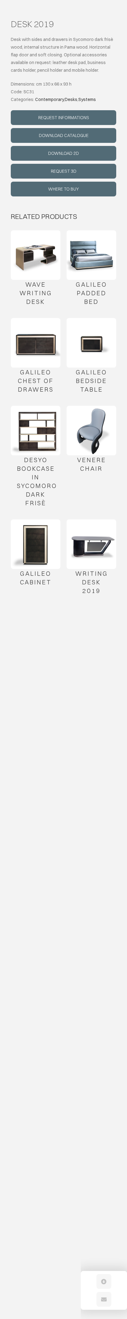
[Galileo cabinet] (35, 544)
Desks (71, 99)
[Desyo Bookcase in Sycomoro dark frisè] (35, 430)
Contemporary (49, 99)
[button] (103, 1281)
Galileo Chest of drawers (36, 380)
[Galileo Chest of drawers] (35, 343)
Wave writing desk (35, 292)
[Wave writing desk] (35, 255)
